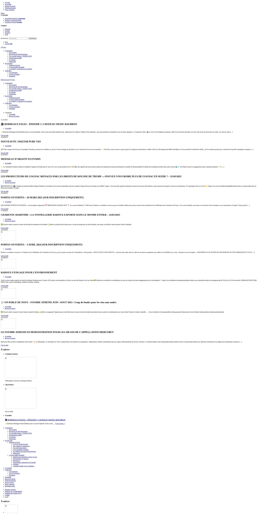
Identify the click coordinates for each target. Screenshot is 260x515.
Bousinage (16, 461)
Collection (8, 71)
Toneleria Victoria (13, 22)
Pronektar (12, 76)
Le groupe (12, 60)
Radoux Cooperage (13, 20)
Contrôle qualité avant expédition (23, 466)
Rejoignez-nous (10, 486)
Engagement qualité (15, 58)
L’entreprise (8, 51)
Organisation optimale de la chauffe (24, 462)
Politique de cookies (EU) (13, 493)
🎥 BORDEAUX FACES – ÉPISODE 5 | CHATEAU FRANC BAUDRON (35, 420)
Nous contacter (10, 10)
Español (7, 33)
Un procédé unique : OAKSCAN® (20, 56)
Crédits (7, 495)
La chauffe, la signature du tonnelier (20, 69)
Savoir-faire (8, 63)
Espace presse (9, 482)
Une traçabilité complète (21, 450)
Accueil (7, 2)
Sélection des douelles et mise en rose (25, 457)
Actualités (8, 4)
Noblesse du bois (14, 65)
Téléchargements (10, 8)
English (7, 31)
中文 (6, 34)
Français (7, 29)
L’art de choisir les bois (20, 444)
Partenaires (12, 62)
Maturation (16, 453)
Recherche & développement (18, 54)
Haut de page (5, 80)
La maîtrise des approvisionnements (24, 451)
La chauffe (8, 468)
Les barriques (13, 72)
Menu (3, 13)
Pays (6, 42)
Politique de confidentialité (13, 491)
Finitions (16, 464)
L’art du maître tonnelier (16, 67)
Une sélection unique (20, 448)
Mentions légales (10, 489)
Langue (8, 44)
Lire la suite (4, 135)
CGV (6, 497)
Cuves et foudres (14, 74)
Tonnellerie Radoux (15, 18)
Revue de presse (10, 6)
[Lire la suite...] (60, 423)
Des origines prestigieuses (21, 446)
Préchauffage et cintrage (20, 459)
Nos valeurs (13, 52)
